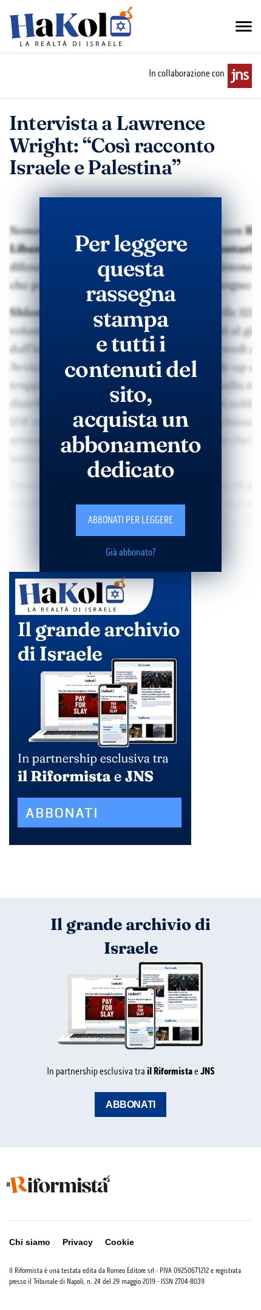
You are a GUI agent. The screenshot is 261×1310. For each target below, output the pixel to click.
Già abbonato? (131, 552)
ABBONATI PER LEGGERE (130, 520)
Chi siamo (29, 1242)
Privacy (78, 1242)
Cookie (119, 1242)
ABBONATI (130, 1104)
